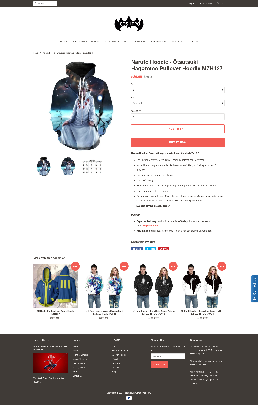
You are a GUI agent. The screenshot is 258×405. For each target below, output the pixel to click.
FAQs (75, 371)
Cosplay (178, 41)
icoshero (128, 392)
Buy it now (177, 142)
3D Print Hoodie (115, 41)
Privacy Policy (79, 367)
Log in (191, 3)
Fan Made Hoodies (85, 41)
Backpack (157, 41)
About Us (77, 350)
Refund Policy (79, 363)
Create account (205, 3)
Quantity (136, 111)
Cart (223, 3)
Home (63, 41)
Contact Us (77, 375)
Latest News (41, 340)
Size (133, 84)
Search (76, 346)
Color (134, 97)
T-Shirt (137, 41)
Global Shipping (80, 358)
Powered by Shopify (142, 392)
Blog (195, 41)
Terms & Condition (81, 354)
